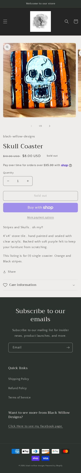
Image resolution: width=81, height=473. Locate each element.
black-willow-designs (35, 466)
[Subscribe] (67, 347)
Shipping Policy (18, 379)
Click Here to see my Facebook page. (35, 426)
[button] (5, 21)
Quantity (8, 172)
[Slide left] (31, 126)
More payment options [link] (40, 217)
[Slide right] (49, 126)
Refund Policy (17, 388)
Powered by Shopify (54, 466)
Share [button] (12, 271)
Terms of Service (19, 397)
